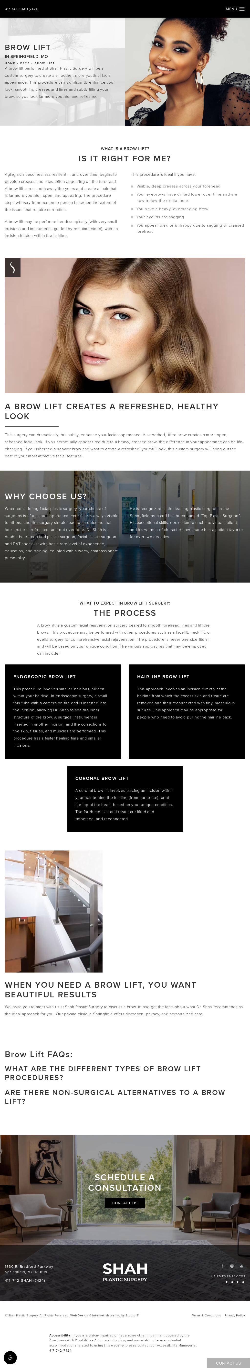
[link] (22, 9)
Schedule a (125, 1182)
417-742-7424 (60, 1350)
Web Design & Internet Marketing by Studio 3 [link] (104, 1315)
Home (10, 63)
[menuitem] (222, 1266)
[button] (10, 1357)
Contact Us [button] (228, 1363)
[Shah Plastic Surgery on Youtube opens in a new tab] (242, 1266)
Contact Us (125, 1203)
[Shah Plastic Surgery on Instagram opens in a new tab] (232, 1266)
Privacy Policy (235, 1315)
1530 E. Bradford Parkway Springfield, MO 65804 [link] (29, 1269)
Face (25, 63)
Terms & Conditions (206, 1315)
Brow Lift (45, 63)
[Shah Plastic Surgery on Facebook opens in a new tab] (222, 1266)
